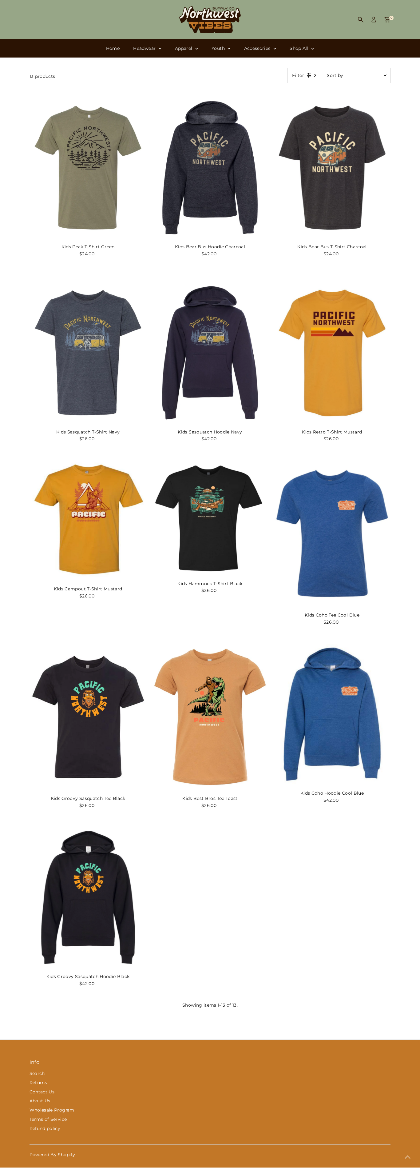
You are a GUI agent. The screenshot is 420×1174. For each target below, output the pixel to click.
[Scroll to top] (408, 1157)
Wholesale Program (52, 1110)
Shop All (300, 48)
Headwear (145, 48)
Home (113, 48)
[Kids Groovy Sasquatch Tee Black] (88, 717)
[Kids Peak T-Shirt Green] (88, 167)
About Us (40, 1101)
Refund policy (45, 1128)
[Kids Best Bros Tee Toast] (210, 717)
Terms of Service (48, 1119)
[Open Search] (360, 19)
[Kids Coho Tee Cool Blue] (331, 533)
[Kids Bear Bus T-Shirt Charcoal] (331, 167)
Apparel (184, 48)
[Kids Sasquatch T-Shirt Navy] (88, 352)
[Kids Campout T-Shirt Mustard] (88, 520)
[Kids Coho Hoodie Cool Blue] (331, 714)
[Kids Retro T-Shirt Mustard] (331, 352)
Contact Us (42, 1092)
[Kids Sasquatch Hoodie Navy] (210, 352)
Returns (38, 1082)
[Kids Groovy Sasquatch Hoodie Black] (88, 897)
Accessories (258, 48)
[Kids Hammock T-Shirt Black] (210, 517)
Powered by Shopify (52, 1154)
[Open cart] (387, 19)
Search (37, 1073)
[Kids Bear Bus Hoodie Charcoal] (210, 167)
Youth (219, 48)
